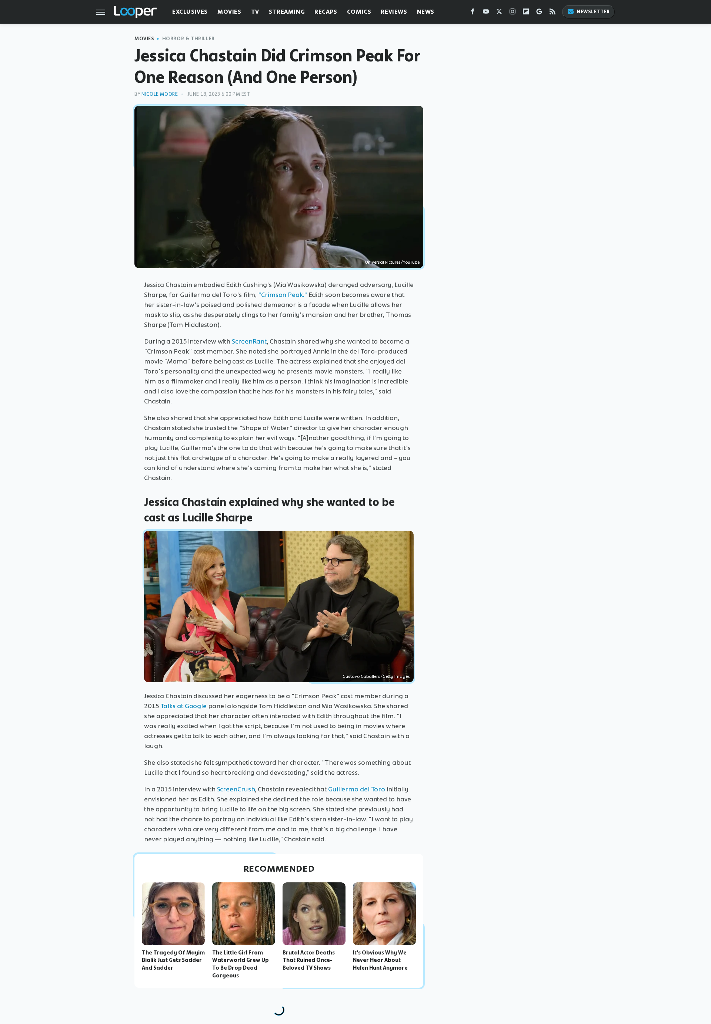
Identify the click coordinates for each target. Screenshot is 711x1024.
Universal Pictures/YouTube (392, 262)
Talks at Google (183, 706)
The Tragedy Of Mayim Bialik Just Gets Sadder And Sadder (173, 960)
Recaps (325, 12)
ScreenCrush (236, 789)
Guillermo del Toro (356, 789)
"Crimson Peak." (282, 294)
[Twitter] (499, 13)
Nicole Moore (159, 94)
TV (255, 12)
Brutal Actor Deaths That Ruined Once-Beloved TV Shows (309, 960)
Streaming (287, 12)
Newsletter (593, 12)
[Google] (539, 13)
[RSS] (552, 13)
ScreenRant (249, 341)
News (425, 12)
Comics (359, 12)
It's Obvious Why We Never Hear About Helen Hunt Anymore (380, 960)
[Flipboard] (526, 13)
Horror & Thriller (188, 38)
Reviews (394, 12)
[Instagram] (512, 13)
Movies (229, 12)
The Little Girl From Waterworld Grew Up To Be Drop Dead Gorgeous (240, 964)
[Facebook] (472, 13)
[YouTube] (486, 13)
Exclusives (190, 12)
